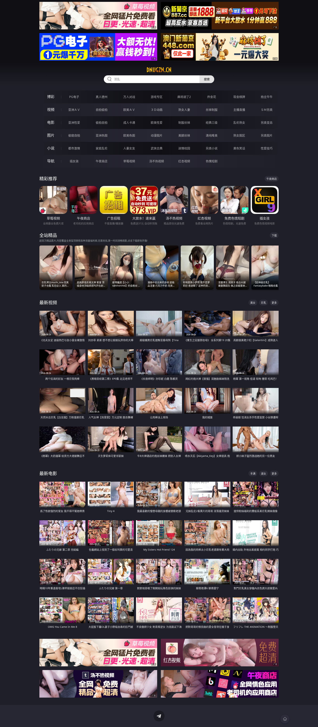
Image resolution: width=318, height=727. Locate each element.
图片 (50, 135)
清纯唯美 (212, 135)
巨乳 (263, 302)
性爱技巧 (267, 148)
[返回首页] (284, 719)
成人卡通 (129, 123)
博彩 (50, 96)
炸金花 (211, 97)
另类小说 (212, 148)
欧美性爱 (156, 123)
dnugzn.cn (159, 70)
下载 (274, 235)
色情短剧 (212, 161)
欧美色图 (129, 135)
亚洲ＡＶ (74, 110)
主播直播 (239, 110)
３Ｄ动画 (156, 110)
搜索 (207, 79)
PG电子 (74, 97)
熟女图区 (239, 135)
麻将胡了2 (184, 97)
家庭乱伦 (101, 148)
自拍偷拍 (101, 110)
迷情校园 (184, 148)
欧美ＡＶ (129, 110)
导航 (50, 161)
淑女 (263, 473)
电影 (50, 122)
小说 (50, 148)
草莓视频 (129, 161)
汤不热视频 (156, 161)
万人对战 (129, 97)
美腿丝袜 (184, 135)
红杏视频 (184, 161)
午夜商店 (101, 161)
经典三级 (212, 123)
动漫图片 (156, 135)
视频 (50, 109)
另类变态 (267, 123)
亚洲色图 (101, 135)
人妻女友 (129, 148)
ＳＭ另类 (267, 110)
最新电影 (48, 473)
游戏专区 (156, 97)
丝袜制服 (212, 110)
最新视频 (48, 302)
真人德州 (101, 97)
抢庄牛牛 (267, 97)
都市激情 (74, 148)
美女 (252, 302)
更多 (274, 302)
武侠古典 (156, 148)
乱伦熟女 (239, 123)
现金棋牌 (239, 97)
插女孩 (74, 161)
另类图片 (267, 135)
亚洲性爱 (74, 123)
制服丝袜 (184, 123)
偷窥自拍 (74, 135)
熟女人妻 (184, 110)
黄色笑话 (239, 148)
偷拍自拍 (101, 123)
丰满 (252, 473)
